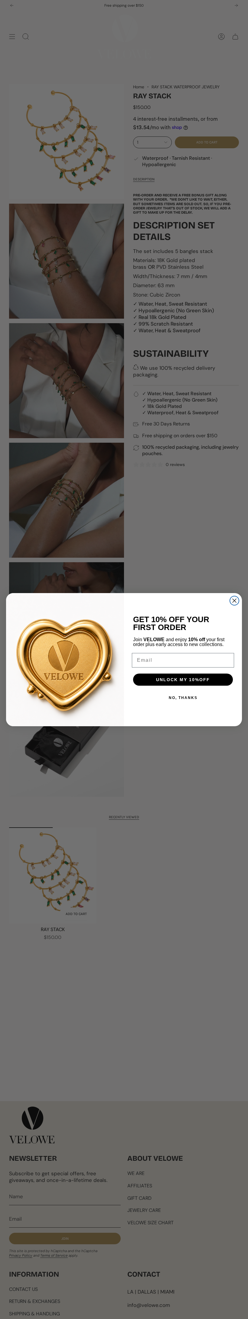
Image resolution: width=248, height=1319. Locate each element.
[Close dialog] (234, 600)
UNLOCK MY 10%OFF (183, 679)
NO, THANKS (183, 698)
